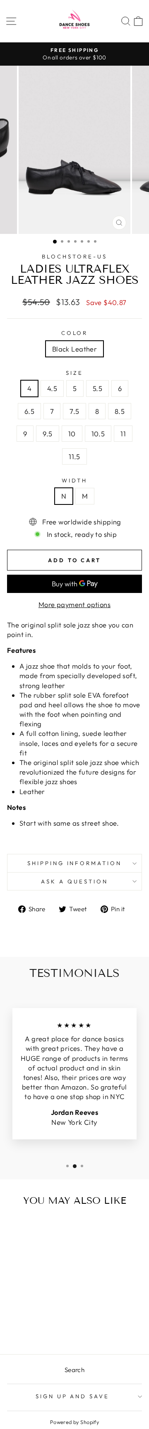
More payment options (74, 604)
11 (123, 433)
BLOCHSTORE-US (74, 256)
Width (75, 480)
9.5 (47, 433)
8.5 (120, 411)
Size (74, 372)
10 (72, 433)
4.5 (52, 388)
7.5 (74, 411)
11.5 (74, 456)
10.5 (98, 433)
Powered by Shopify (74, 1422)
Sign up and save (73, 1396)
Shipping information (74, 863)
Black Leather (74, 348)
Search (74, 1370)
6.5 (29, 411)
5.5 (97, 388)
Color (74, 333)
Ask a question (74, 881)
